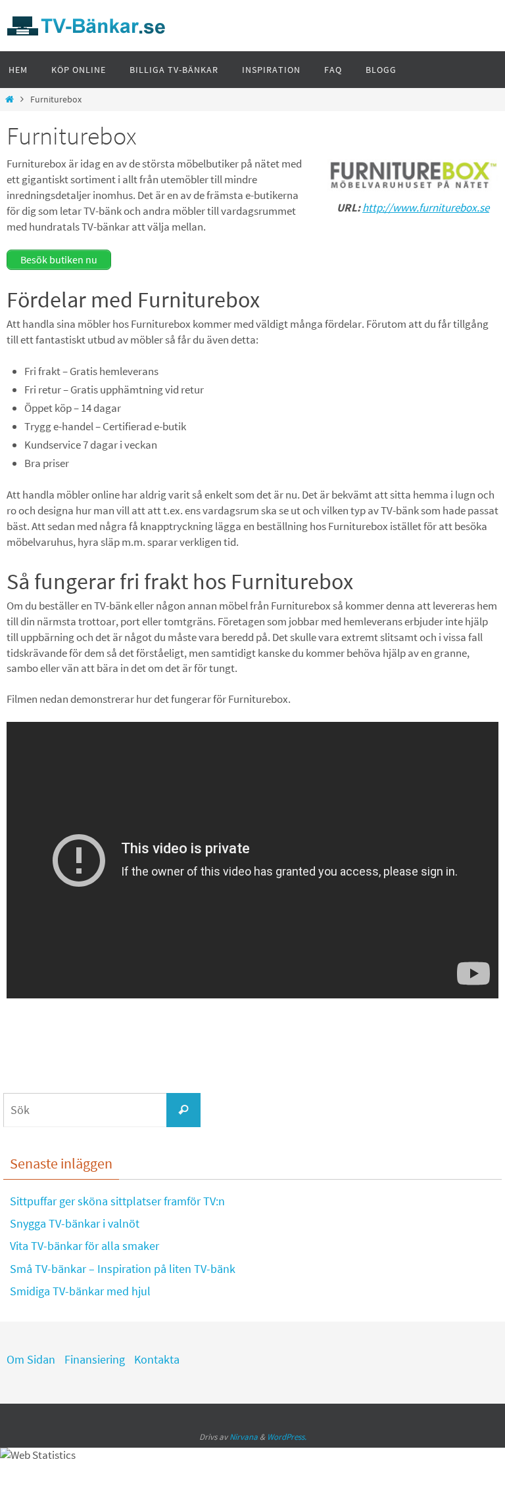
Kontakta (157, 1359)
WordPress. (286, 1436)
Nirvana (243, 1436)
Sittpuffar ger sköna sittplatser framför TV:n (117, 1201)
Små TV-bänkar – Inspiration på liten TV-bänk (122, 1268)
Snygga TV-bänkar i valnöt (74, 1223)
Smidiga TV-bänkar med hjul (80, 1291)
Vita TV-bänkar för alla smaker (84, 1245)
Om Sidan (31, 1359)
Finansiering (94, 1359)
